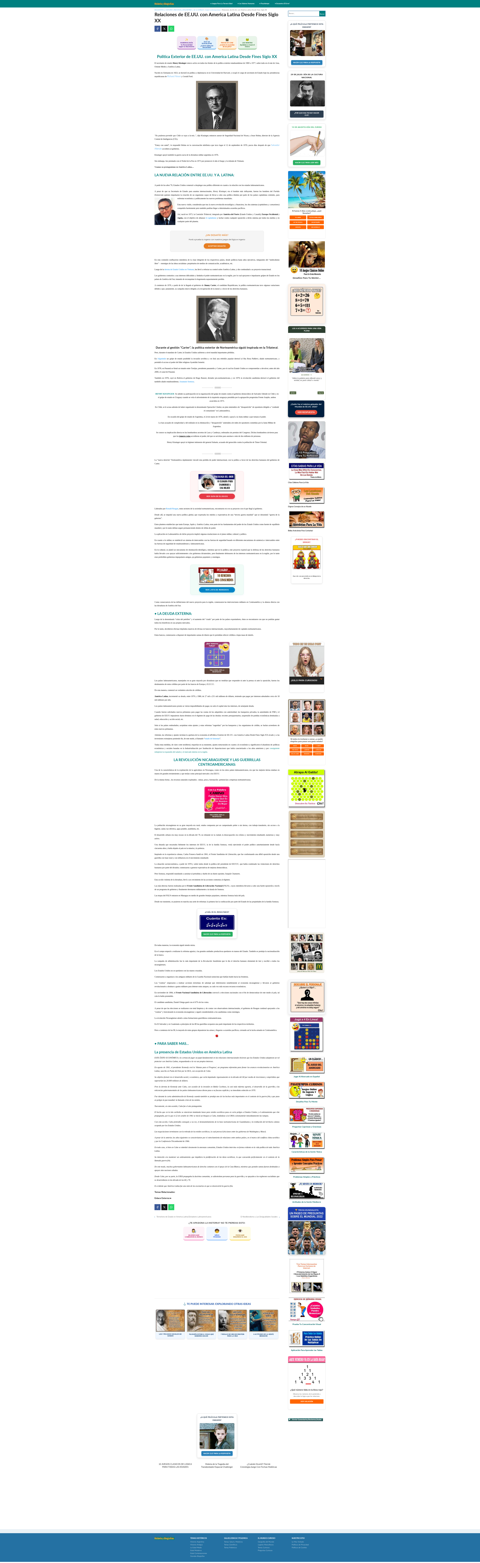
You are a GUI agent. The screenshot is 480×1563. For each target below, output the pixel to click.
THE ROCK (295, 749)
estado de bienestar (212, 739)
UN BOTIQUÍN (315, 222)
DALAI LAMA (295, 753)
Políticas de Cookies (299, 1548)
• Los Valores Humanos (246, 3)
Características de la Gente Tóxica (307, 1152)
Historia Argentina (197, 1542)
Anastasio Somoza (186, 382)
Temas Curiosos (264, 1548)
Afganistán (161, 359)
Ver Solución (306, 1401)
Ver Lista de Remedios (217, 590)
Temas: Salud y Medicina (233, 1542)
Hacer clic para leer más (306, 162)
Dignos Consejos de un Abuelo (299, 507)
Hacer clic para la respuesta (217, 934)
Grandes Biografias (197, 1556)
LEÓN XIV (318, 749)
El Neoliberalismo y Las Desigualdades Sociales (259, 1217)
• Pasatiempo (264, 3)
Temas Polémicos (230, 1548)
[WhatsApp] (171, 29)
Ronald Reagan (172, 509)
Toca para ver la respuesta (217, 671)
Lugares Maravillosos (266, 1545)
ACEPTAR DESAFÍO (217, 246)
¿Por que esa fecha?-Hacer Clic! (306, 114)
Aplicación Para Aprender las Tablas (306, 1350)
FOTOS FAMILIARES (315, 217)
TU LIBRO (298, 217)
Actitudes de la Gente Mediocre (306, 1202)
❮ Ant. (293, 393)
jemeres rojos (184, 436)
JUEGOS (298, 227)
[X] (164, 29)
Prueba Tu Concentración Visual (306, 1324)
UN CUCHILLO (315, 227)
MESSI (295, 746)
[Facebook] (157, 29)
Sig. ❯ (321, 393)
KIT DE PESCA (298, 222)
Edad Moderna (196, 1550)
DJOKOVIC (318, 753)
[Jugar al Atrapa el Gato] (307, 788)
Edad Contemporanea (198, 1553)
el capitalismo (211, 218)
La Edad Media (196, 1548)
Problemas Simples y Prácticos (306, 1177)
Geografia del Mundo (266, 1542)
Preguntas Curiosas (265, 1550)
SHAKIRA (307, 753)
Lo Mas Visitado (298, 1542)
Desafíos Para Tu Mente (307, 1102)
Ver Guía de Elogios (216, 496)
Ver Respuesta (306, 412)
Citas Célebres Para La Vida (298, 482)
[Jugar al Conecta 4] (307, 1034)
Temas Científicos (230, 1545)
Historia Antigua (196, 1545)
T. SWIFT (318, 746)
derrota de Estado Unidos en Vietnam (179, 269)
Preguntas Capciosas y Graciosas (306, 1127)
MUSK (306, 746)
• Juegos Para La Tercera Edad (221, 3)
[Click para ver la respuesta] (316, 309)
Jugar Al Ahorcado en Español (307, 1077)
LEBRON (306, 749)
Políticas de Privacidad (300, 1545)
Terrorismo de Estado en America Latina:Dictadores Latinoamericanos (183, 1217)
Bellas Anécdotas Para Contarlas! (300, 531)
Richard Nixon (174, 76)
